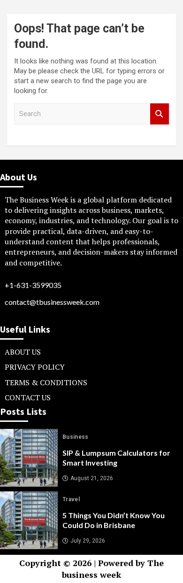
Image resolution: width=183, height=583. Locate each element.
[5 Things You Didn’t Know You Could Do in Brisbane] (29, 520)
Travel (71, 499)
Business (75, 437)
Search (159, 113)
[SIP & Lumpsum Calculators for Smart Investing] (29, 458)
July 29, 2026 (87, 541)
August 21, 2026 (91, 478)
